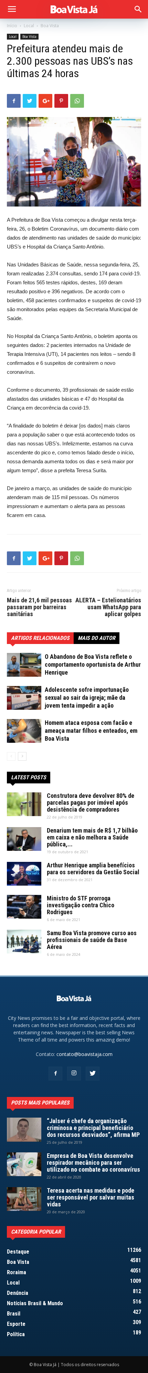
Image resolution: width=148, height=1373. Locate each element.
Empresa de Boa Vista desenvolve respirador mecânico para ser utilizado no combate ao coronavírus (93, 1162)
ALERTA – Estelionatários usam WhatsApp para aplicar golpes (108, 607)
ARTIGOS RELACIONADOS (40, 638)
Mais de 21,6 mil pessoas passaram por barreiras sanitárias (39, 607)
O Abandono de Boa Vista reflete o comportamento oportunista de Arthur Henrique (93, 664)
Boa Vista (50, 26)
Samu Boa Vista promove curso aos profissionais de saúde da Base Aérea (92, 939)
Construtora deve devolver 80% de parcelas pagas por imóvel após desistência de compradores (90, 802)
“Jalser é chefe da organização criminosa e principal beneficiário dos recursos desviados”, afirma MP (93, 1127)
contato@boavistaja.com (84, 1054)
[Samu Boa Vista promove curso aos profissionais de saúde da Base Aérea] (24, 941)
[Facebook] (55, 1073)
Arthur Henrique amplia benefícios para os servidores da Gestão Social (93, 869)
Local (29, 26)
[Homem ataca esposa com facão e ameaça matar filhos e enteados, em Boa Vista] (24, 731)
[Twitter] (92, 1073)
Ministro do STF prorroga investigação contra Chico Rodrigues (80, 905)
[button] (138, 9)
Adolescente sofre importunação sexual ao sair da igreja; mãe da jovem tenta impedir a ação (87, 697)
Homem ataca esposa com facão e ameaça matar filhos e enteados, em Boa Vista (91, 730)
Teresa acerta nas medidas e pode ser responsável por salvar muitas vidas (90, 1197)
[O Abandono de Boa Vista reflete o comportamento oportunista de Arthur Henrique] (24, 665)
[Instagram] (74, 1073)
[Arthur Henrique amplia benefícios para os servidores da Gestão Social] (24, 874)
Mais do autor (96, 638)
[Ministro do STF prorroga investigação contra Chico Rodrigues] (24, 907)
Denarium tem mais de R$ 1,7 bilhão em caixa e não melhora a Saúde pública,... (92, 837)
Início (12, 26)
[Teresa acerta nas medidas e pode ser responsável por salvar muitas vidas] (24, 1199)
